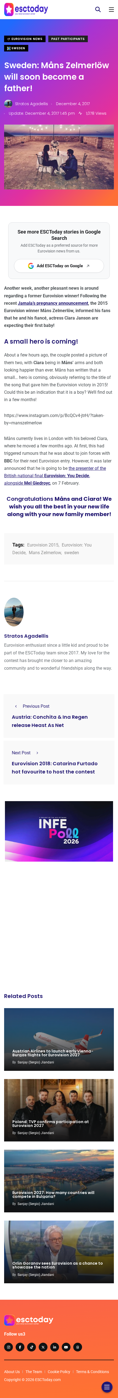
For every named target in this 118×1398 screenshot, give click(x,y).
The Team (34, 1372)
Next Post (21, 752)
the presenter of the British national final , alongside (55, 476)
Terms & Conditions (92, 1372)
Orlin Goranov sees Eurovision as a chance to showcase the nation (57, 1265)
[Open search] (98, 9)
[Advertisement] (59, 929)
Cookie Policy (59, 1372)
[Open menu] (111, 9)
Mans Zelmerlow (45, 552)
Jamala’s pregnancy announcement (53, 303)
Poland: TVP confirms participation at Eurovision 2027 (50, 1123)
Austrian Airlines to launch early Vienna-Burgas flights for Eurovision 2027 (52, 1053)
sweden (71, 552)
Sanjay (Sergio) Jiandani (36, 1062)
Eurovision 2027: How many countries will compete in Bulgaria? (53, 1194)
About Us (12, 1372)
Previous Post (36, 706)
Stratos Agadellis (26, 635)
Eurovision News (26, 39)
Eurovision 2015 (42, 545)
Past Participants (68, 39)
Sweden (17, 48)
